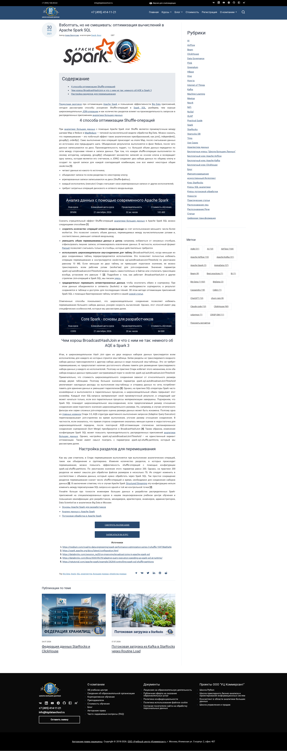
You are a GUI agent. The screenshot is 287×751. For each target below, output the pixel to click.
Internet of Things (196, 85)
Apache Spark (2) (198, 265)
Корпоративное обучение (101, 696)
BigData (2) (218, 282)
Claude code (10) (198, 306)
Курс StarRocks (195, 182)
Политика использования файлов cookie (166, 702)
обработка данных (117, 573)
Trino (189, 138)
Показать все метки (200, 323)
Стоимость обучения (98, 703)
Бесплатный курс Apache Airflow (204, 156)
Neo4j (190, 102)
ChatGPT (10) (196, 298)
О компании (227, 12)
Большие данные (101, 573)
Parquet (66, 248)
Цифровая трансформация (201, 218)
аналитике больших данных (79, 129)
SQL (78, 573)
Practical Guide (194, 120)
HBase (190, 71)
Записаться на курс (117, 534)
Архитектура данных (198, 147)
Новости (192, 196)
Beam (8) (194, 273)
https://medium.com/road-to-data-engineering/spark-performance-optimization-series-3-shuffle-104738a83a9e (117, 547)
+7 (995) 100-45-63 (49, 3)
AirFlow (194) (227, 249)
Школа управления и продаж (215, 704)
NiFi (189, 107)
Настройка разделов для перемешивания (93, 94)
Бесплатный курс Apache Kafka (203, 160)
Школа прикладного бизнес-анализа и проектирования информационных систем (222, 694)
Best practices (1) (215, 273)
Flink (189, 63)
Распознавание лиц (198, 204)
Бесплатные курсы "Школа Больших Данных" (211, 151)
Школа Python (207, 690)
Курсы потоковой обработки (202, 191)
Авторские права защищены (87, 741)
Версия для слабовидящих (164, 3)
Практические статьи (198, 200)
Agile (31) (194, 249)
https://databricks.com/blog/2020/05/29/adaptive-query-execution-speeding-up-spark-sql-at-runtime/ (112, 558)
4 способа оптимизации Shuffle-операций (93, 86)
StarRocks (192, 129)
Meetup (191, 98)
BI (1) (233, 273)
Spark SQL (140, 107)
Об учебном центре (97, 690)
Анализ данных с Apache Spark (78, 511)
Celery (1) (217, 290)
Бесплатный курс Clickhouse (202, 165)
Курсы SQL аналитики (199, 187)
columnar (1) (196, 314)
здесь (118, 278)
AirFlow (191, 45)
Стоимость (192, 12)
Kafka (190, 89)
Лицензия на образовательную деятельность (168, 690)
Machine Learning (196, 94)
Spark (93, 35)
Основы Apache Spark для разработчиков (84, 507)
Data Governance (195, 58)
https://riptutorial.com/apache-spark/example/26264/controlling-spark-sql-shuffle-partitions (108, 561)
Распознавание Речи (198, 209)
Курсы (165, 12)
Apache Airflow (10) (199, 257)
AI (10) (210, 249)
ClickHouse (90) (221, 306)
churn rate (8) (217, 298)
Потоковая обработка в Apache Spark (81, 516)
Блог (177, 12)
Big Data (156, 104)
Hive (189, 76)
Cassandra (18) (197, 290)
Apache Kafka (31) (225, 257)
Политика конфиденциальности (161, 699)
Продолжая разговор (70, 104)
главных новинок (71, 414)
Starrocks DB (193, 134)
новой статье (136, 294)
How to (191, 80)
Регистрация (209, 12)
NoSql (190, 111)
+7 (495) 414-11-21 (103, 12)
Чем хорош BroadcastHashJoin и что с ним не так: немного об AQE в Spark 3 (111, 90)
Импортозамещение (198, 174)
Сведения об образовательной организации (111, 693)
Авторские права (96, 710)
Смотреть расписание (117, 525)
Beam (190, 49)
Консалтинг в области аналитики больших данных (222, 700)
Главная (154, 12)
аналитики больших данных (107, 115)
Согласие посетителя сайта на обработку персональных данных (165, 707)
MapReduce (90, 133)
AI (188, 40)
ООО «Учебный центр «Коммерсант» (147, 741)
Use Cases (192, 142)
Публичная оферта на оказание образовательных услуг (160, 694)
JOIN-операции (90, 111)
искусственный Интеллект (201, 178)
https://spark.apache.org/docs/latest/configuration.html (90, 550)
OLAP (190, 116)
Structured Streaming (136, 483)
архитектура (86, 573)
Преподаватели (95, 700)
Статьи (191, 213)
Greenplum (192, 67)
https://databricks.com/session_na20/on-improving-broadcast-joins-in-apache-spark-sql (106, 554)
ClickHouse (193, 54)
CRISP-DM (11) (217, 314)
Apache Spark (110, 104)
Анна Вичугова (72, 35)
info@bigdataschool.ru (103, 3)
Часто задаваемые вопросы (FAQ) (105, 714)
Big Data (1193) (197, 282)
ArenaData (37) (221, 265)
